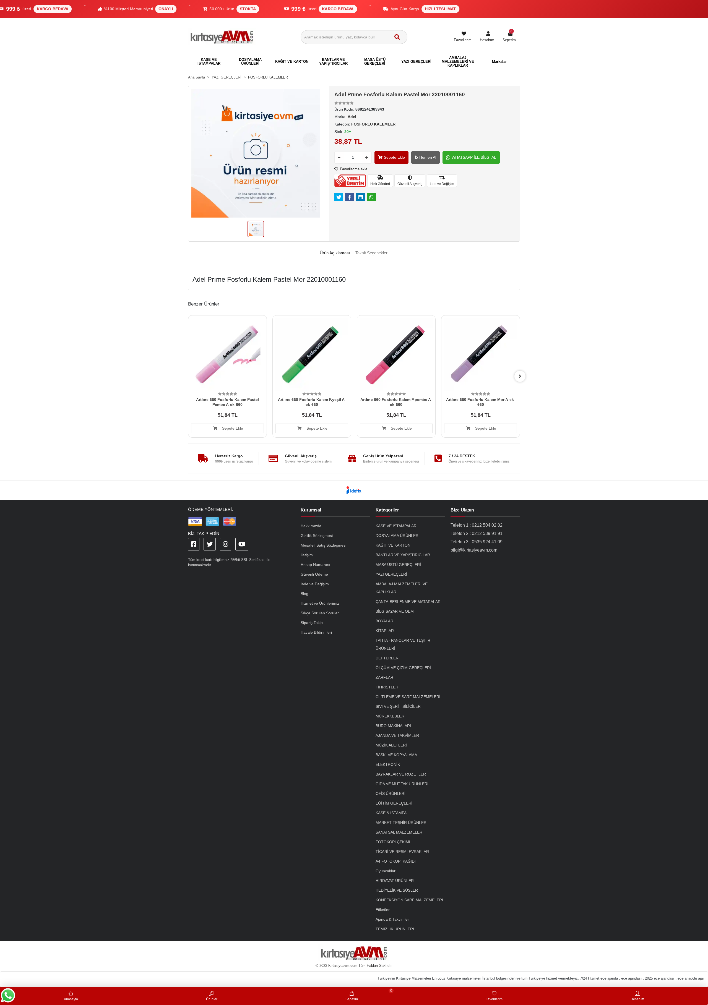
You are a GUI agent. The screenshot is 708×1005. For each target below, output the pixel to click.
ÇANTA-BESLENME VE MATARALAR (408, 601)
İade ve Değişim (315, 584)
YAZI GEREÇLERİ (391, 574)
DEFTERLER (387, 658)
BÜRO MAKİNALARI (393, 726)
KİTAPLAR (385, 630)
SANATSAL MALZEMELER (399, 832)
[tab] (335, 253)
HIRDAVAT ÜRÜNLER (395, 880)
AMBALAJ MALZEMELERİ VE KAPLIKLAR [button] (458, 61)
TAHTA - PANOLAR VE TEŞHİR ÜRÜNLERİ (403, 644)
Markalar (499, 61)
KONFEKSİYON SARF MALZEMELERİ (409, 900)
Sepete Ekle (394, 157)
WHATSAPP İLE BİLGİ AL (474, 157)
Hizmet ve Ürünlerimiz (320, 603)
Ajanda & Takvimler (392, 919)
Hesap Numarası (315, 564)
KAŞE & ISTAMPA (391, 813)
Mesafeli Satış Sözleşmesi (323, 545)
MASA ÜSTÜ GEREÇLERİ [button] (375, 62)
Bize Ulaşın (462, 510)
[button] (487, 37)
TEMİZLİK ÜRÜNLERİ (395, 929)
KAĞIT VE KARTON (393, 545)
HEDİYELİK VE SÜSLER (397, 890)
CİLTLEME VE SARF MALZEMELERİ (408, 697)
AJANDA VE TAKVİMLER (397, 735)
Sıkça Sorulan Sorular (320, 613)
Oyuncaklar (385, 871)
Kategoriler (387, 510)
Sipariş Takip (312, 622)
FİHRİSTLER (387, 687)
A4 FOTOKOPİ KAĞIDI (396, 861)
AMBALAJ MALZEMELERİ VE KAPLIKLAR (402, 588)
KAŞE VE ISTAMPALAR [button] (208, 62)
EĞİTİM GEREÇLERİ (394, 803)
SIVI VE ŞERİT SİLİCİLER (398, 706)
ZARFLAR (384, 677)
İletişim (307, 555)
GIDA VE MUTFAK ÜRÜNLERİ (402, 784)
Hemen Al (427, 157)
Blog (304, 593)
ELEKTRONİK (388, 764)
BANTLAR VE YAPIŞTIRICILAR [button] (333, 62)
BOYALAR (384, 621)
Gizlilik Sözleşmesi (317, 535)
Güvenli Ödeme (314, 574)
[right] (520, 376)
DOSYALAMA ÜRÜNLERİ (398, 535)
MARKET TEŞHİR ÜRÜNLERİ (402, 822)
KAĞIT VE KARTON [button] (291, 61)
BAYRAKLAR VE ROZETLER (401, 774)
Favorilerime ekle (353, 169)
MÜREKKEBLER (390, 716)
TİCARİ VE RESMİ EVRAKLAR (402, 851)
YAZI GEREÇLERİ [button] (416, 61)
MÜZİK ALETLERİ (391, 745)
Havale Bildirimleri (316, 632)
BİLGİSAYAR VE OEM (395, 611)
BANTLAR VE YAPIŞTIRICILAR (403, 555)
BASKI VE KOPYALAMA (396, 755)
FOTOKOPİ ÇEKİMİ (393, 842)
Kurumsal (311, 510)
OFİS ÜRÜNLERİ (390, 793)
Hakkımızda (311, 526)
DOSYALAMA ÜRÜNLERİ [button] (250, 62)
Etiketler (383, 909)
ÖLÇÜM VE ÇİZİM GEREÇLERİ (403, 667)
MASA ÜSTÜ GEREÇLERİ (398, 564)
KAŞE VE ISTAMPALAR (396, 526)
